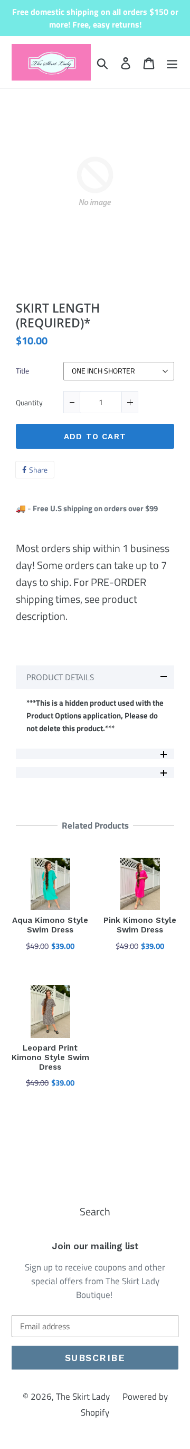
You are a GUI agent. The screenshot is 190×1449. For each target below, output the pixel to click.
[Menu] (172, 62)
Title (22, 371)
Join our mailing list (95, 1246)
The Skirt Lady (83, 1396)
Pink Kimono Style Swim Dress (139, 925)
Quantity (29, 403)
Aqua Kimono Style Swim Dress (50, 925)
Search (95, 1211)
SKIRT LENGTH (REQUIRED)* (58, 315)
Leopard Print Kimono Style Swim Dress (50, 1057)
